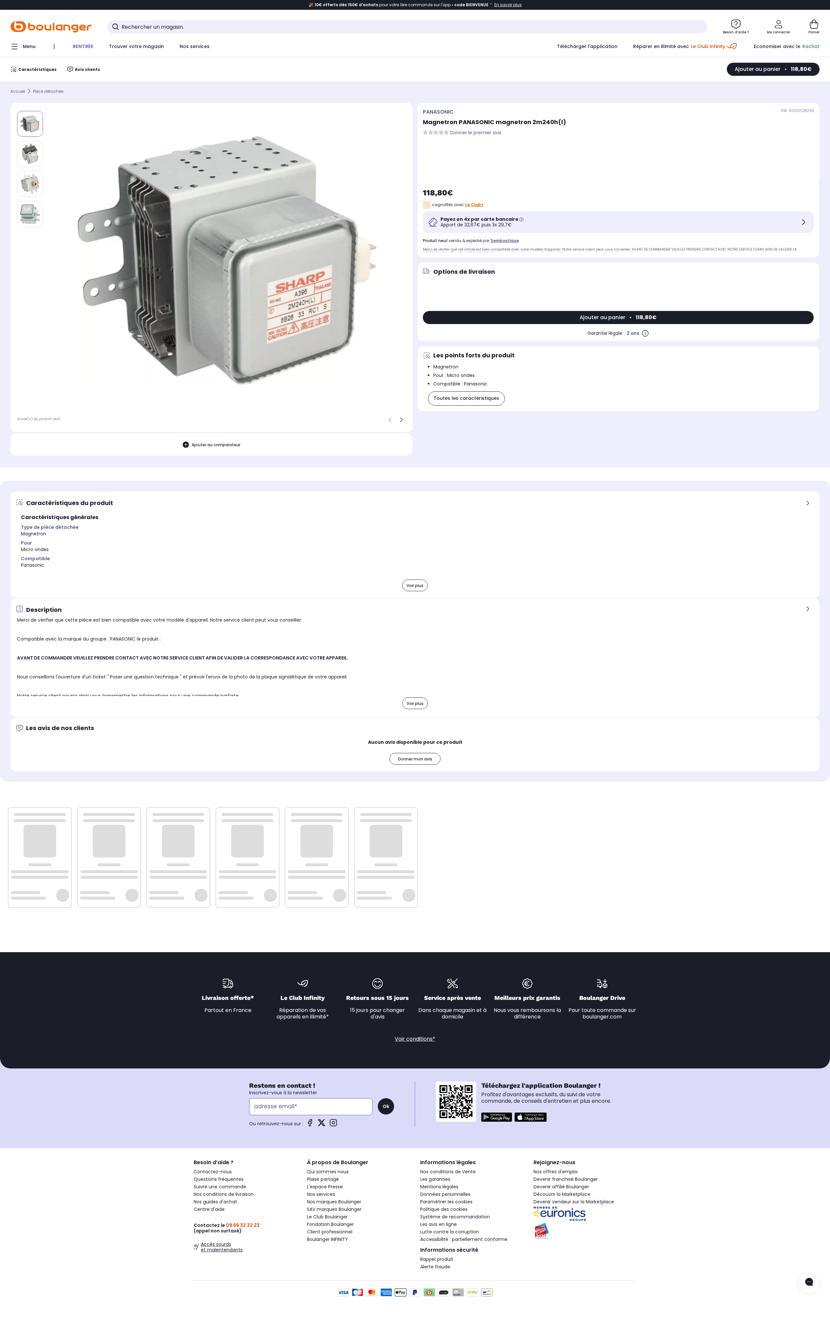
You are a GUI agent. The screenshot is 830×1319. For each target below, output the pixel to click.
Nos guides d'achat (215, 1201)
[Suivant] (401, 419)
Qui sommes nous (328, 1171)
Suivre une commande (220, 1186)
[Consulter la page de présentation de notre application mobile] (496, 1117)
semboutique (504, 240)
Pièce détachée (48, 91)
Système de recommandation (455, 1216)
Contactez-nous (213, 1171)
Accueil (17, 91)
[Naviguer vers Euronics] (585, 1214)
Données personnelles (445, 1194)
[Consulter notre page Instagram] (333, 1125)
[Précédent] (390, 419)
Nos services (321, 1194)
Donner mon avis (415, 759)
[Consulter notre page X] (322, 1125)
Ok (386, 1106)
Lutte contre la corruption (449, 1232)
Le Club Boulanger (327, 1216)
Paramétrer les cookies (446, 1201)
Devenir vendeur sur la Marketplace (574, 1201)
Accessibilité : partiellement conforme (463, 1239)
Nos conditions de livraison (224, 1194)
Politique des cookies (444, 1209)
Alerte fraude (435, 1266)
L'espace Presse (325, 1186)
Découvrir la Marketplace (562, 1194)
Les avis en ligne (438, 1224)
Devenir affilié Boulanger (561, 1186)
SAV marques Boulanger (334, 1209)
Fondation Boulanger (330, 1224)
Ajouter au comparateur (216, 444)
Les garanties (435, 1179)
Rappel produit (436, 1259)
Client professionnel (329, 1232)
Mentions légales (439, 1186)
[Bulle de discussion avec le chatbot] (809, 1282)
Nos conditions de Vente (448, 1171)
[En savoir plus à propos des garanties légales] (645, 333)
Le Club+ (474, 204)
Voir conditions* (415, 1039)
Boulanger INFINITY (327, 1239)
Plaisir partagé (323, 1179)
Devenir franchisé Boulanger (566, 1179)
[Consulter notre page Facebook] (310, 1125)
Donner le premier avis (476, 133)
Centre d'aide (209, 1209)
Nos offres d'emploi (556, 1171)
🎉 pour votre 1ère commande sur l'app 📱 (415, 5)
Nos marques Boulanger (334, 1201)
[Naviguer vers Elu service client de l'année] (585, 1231)
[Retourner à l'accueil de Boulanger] (50, 26)
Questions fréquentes (219, 1179)
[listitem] (30, 154)
